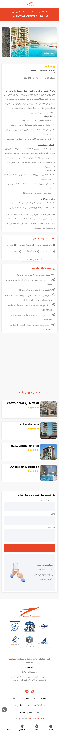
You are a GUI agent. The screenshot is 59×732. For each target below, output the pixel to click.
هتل (31, 12)
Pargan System (36, 718)
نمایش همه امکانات (30, 259)
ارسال (29, 547)
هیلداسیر (42, 12)
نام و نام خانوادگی (47, 499)
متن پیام (51, 527)
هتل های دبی (18, 12)
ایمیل (53, 513)
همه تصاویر (49, 53)
